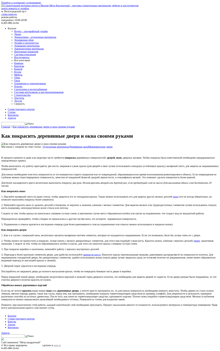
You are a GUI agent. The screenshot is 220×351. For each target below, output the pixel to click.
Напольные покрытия (26, 51)
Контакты (13, 115)
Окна (17, 80)
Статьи (11, 112)
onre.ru (57, 345)
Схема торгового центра (21, 109)
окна (175, 196)
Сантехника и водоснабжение (30, 89)
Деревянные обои (24, 40)
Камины (18, 63)
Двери (17, 34)
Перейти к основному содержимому (21, 2)
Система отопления (25, 54)
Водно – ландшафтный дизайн (31, 31)
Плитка (18, 86)
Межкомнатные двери (100, 146)
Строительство (22, 95)
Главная (5, 126)
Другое (18, 101)
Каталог (12, 315)
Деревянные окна (78, 146)
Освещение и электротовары (30, 83)
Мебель (18, 74)
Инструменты (21, 57)
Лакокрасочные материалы (29, 48)
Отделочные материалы (56, 146)
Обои (17, 77)
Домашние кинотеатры (27, 45)
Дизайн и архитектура (26, 43)
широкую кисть (91, 254)
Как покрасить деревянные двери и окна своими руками (44, 126)
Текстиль (19, 98)
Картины (19, 66)
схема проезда (9, 14)
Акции (11, 324)
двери (196, 240)
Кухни (17, 72)
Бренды (12, 321)
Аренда (12, 118)
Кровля (18, 69)
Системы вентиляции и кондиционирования (38, 92)
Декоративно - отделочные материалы (35, 37)
